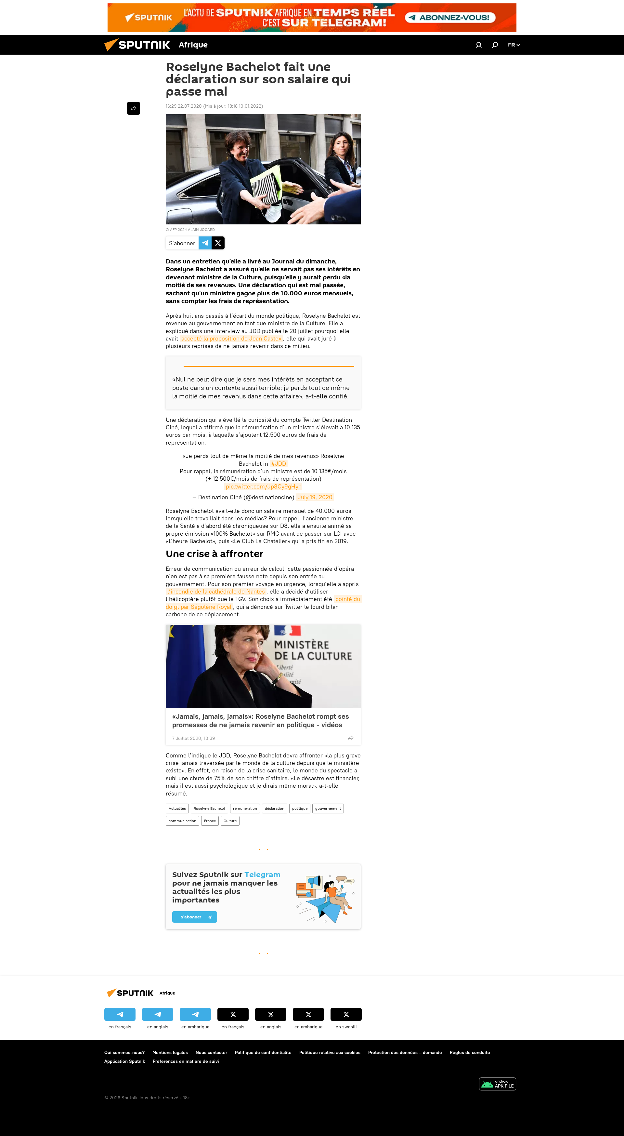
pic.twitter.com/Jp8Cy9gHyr (263, 486)
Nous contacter (211, 1052)
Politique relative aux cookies (329, 1052)
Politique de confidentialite (263, 1052)
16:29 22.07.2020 (184, 106)
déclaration (274, 808)
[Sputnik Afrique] (140, 53)
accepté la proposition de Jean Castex (231, 338)
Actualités (177, 808)
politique (299, 808)
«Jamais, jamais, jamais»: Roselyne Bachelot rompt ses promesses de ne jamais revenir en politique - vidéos (260, 720)
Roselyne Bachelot (209, 808)
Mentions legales (170, 1052)
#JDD (278, 463)
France (210, 820)
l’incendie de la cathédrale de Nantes (216, 591)
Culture (230, 820)
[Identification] (478, 44)
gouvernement (328, 808)
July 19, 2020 (315, 497)
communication (182, 820)
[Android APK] (497, 1084)
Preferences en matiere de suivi (186, 1061)
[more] (350, 737)
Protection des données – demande (405, 1052)
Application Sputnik (124, 1061)
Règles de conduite (470, 1052)
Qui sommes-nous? (124, 1052)
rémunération (245, 808)
